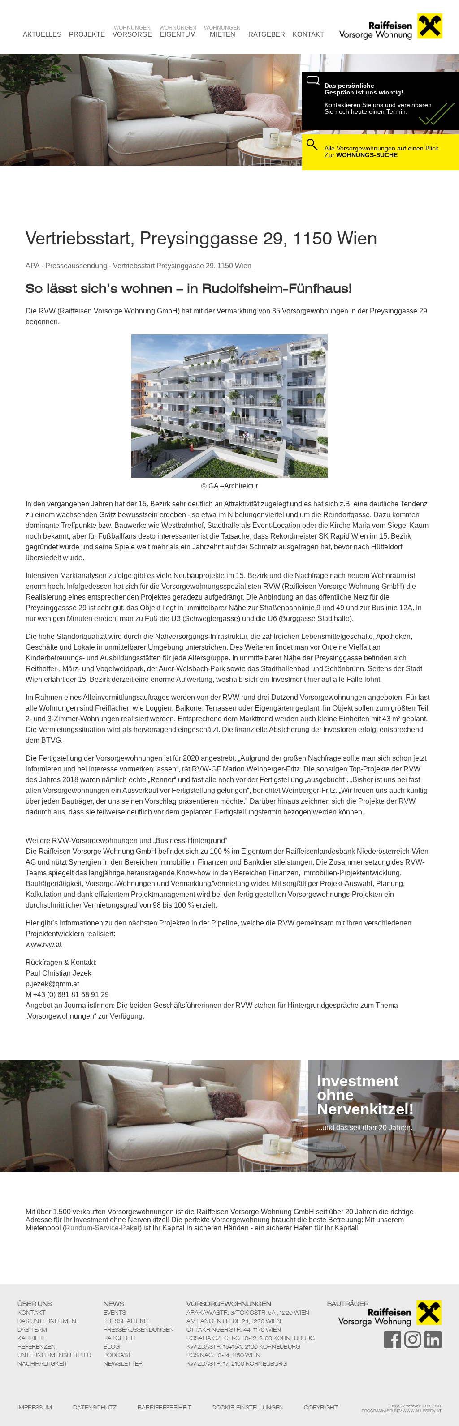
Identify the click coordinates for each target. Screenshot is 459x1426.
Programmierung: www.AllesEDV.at (402, 1411)
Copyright (321, 1408)
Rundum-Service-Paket (102, 1228)
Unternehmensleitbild (54, 1355)
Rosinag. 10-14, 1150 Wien (223, 1355)
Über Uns (34, 1303)
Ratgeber (266, 34)
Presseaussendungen (139, 1329)
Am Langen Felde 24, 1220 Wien (233, 1321)
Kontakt (308, 34)
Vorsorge (132, 31)
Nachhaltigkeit (42, 1363)
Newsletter (123, 1363)
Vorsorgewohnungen (228, 1303)
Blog (112, 1346)
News (114, 1303)
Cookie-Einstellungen (248, 1408)
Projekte (87, 34)
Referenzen (36, 1346)
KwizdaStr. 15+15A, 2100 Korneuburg (243, 1346)
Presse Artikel (127, 1321)
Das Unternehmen (46, 1321)
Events (115, 1312)
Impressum (34, 1408)
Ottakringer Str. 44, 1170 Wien (233, 1329)
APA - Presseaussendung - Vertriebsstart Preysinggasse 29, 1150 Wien (138, 266)
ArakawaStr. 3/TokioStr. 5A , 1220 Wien (247, 1312)
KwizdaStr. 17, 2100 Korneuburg (236, 1363)
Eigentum (178, 31)
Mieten (222, 31)
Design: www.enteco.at (416, 1406)
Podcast (117, 1355)
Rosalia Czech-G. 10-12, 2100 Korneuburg (250, 1338)
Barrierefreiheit (164, 1408)
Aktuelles (42, 34)
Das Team (32, 1329)
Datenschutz (95, 1408)
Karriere (31, 1338)
